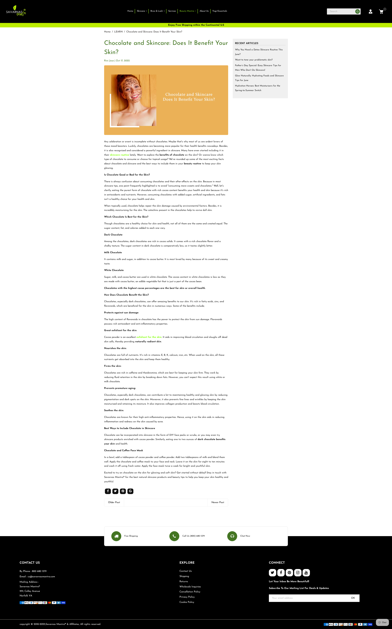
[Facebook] (281, 572)
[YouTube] (306, 572)
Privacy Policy (187, 597)
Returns (183, 581)
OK (353, 598)
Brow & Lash (157, 11)
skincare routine (119, 155)
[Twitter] (272, 572)
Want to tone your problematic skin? (254, 60)
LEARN (118, 32)
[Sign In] (370, 11)
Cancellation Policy (189, 592)
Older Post (114, 502)
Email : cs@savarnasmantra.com (37, 576)
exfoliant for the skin (149, 337)
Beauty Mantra (187, 11)
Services (172, 11)
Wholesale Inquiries (190, 587)
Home (130, 11)
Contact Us (185, 571)
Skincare (141, 11)
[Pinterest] (289, 572)
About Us (204, 11)
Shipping (184, 576)
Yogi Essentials (219, 11)
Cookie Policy (186, 602)
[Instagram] (298, 572)
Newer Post (217, 502)
